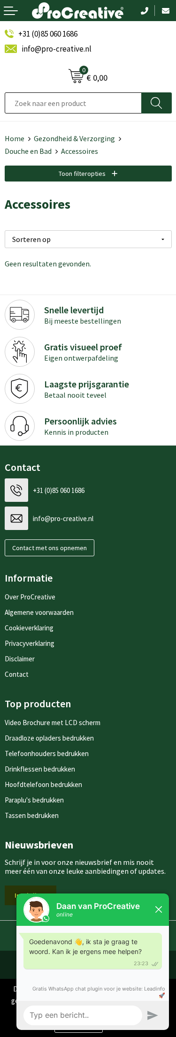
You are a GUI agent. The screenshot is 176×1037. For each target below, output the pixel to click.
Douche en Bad (28, 151)
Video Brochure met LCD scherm (52, 722)
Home (14, 138)
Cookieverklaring (29, 627)
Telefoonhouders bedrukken (47, 753)
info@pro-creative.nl (57, 49)
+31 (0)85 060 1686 (47, 34)
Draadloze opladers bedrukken (49, 738)
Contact (17, 674)
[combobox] (73, 103)
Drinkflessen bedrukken (40, 769)
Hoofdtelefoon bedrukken (43, 784)
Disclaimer (20, 658)
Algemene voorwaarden (39, 612)
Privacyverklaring (29, 643)
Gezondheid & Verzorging (74, 138)
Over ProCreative (30, 596)
